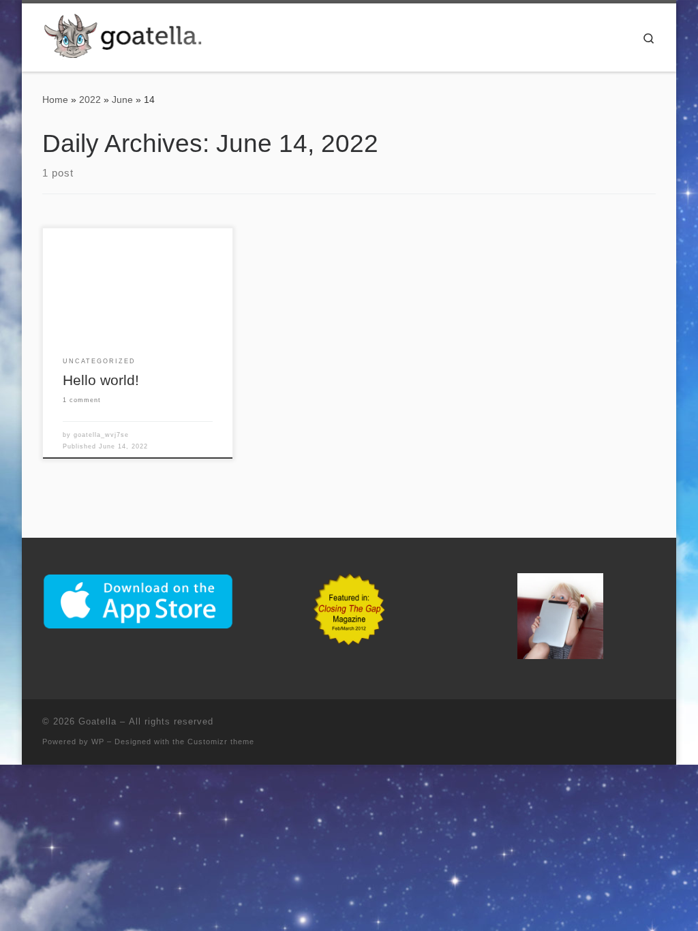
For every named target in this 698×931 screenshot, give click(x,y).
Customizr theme (220, 741)
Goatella (97, 721)
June (122, 99)
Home (55, 99)
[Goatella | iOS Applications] (127, 36)
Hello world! (101, 380)
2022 (90, 99)
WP (97, 741)
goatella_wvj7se (101, 434)
